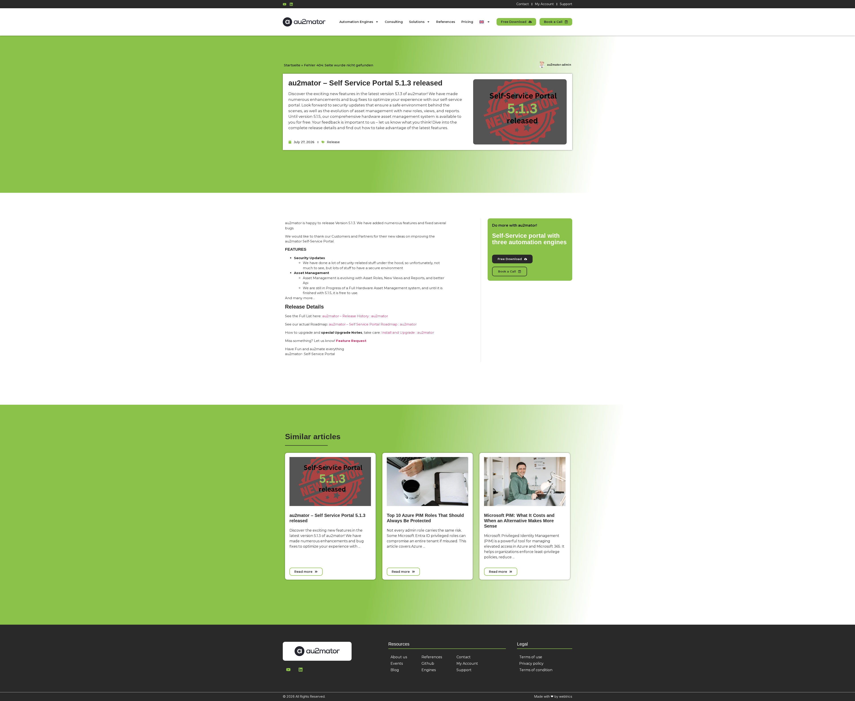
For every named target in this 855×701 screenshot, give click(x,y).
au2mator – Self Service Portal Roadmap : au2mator (373, 324)
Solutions (417, 22)
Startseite (292, 65)
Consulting (394, 22)
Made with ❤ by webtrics (553, 696)
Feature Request (351, 341)
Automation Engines (356, 22)
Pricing (467, 22)
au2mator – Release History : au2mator (355, 316)
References (445, 22)
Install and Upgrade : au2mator (407, 332)
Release (333, 142)
